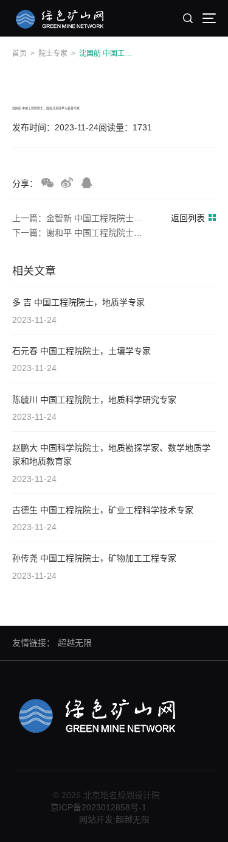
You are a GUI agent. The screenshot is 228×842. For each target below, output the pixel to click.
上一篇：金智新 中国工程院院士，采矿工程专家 (81, 218)
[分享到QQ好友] (86, 182)
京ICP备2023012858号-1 (98, 807)
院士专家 (52, 53)
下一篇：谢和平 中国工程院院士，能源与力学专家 (81, 233)
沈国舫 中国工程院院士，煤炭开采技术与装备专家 (109, 53)
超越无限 (75, 643)
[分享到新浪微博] (67, 182)
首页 (19, 53)
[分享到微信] (47, 182)
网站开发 (96, 819)
